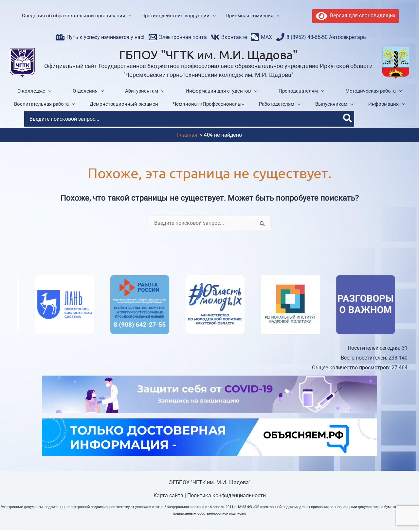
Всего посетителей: (365, 358)
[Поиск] (348, 119)
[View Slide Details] (46, 304)
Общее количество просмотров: (352, 367)
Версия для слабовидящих (361, 15)
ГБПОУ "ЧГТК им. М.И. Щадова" (208, 54)
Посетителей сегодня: (375, 348)
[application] (128, 16)
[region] (209, 304)
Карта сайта (168, 495)
